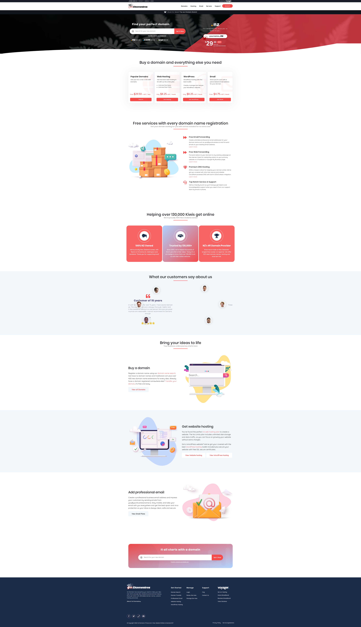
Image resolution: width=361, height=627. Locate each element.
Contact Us (205, 595)
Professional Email (176, 598)
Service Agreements (228, 623)
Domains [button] (185, 6)
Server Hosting (222, 592)
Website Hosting (176, 601)
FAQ (203, 592)
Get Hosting (167, 99)
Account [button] (227, 6)
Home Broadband (223, 595)
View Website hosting (193, 455)
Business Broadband (224, 598)
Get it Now (180, 31)
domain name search (167, 373)
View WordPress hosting (219, 455)
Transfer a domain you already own (157, 35)
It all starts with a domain (180, 549)
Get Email (220, 99)
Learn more (193, 147)
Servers (209, 6)
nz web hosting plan (211, 432)
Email (201, 6)
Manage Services (192, 598)
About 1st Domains (133, 601)
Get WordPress (193, 99)
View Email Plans (138, 514)
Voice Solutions (222, 601)
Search (141, 99)
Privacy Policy (217, 623)
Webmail (146, 1)
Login (152, 1)
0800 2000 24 (133, 1)
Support (218, 6)
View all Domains (138, 389)
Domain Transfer (176, 595)
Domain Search (175, 592)
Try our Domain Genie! (188, 12)
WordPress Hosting (177, 604)
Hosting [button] (193, 6)
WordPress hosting (194, 447)
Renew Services (191, 595)
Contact (140, 1)
